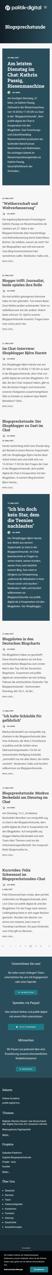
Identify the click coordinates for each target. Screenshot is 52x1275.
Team (8, 1199)
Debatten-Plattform (12, 1152)
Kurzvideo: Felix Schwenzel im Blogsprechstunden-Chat (23, 874)
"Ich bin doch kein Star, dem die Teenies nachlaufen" (23, 517)
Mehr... (11, 176)
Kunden (6, 1166)
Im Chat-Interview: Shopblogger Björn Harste (24, 350)
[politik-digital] (23, 7)
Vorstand (9, 1213)
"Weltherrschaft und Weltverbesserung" (20, 205)
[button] (45, 7)
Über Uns (8, 1181)
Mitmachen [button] (27, 1069)
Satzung (9, 1218)
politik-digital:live (10, 1103)
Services (9, 1195)
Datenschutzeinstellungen (13, 1270)
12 (41, 946)
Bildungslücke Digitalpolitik (16, 1129)
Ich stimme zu (39, 1270)
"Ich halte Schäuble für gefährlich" (22, 718)
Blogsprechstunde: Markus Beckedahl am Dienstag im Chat (25, 797)
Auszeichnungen (13, 1227)
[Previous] (3, 947)
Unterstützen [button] (27, 992)
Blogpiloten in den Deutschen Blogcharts (21, 641)
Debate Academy (11, 1098)
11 (36, 946)
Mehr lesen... (8, 261)
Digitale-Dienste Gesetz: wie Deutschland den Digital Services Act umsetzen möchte (24, 1122)
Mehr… (6, 1135)
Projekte (7, 1144)
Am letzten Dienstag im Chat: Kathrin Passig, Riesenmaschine (26, 74)
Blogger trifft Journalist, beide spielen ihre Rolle (23, 282)
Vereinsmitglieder (14, 1204)
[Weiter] (48, 947)
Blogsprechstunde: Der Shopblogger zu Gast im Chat (22, 425)
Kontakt (26, 1248)
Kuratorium (10, 1208)
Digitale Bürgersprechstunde (16, 1157)
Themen (8, 1113)
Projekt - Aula (9, 1162)
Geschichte (10, 1222)
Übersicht (9, 1190)
